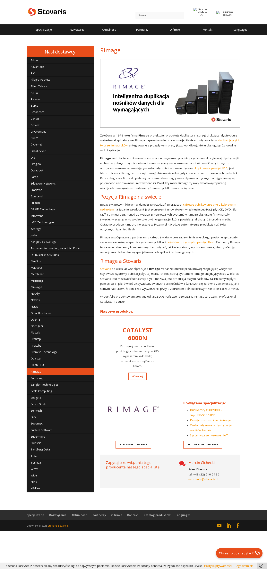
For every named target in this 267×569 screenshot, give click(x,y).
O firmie (116, 515)
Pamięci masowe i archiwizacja (210, 420)
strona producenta (133, 444)
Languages (183, 515)
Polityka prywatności (218, 566)
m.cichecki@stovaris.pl (203, 479)
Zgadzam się (244, 566)
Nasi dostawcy (60, 51)
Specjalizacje (35, 515)
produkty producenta (202, 444)
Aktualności (80, 515)
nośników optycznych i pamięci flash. (191, 242)
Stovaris (106, 269)
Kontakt (133, 515)
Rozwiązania (57, 515)
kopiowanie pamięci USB (211, 168)
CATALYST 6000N (138, 334)
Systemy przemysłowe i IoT (209, 435)
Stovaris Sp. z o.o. (58, 525)
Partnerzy (99, 515)
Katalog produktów (157, 515)
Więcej (137, 376)
